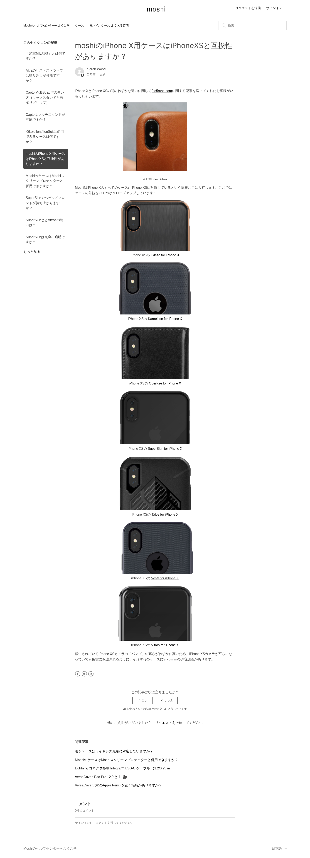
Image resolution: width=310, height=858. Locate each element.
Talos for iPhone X (165, 514)
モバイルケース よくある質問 (109, 25)
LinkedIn (91, 674)
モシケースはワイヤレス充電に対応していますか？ (114, 751)
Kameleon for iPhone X (165, 319)
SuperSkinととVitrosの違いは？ (44, 222)
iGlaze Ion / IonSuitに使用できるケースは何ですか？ (45, 137)
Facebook (78, 674)
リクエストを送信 (248, 8)
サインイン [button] (274, 8)
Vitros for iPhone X (165, 645)
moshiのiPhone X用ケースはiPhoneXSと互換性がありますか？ (45, 159)
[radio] (142, 700)
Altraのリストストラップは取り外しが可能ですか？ (44, 75)
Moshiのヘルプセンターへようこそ (46, 25)
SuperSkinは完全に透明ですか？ (45, 239)
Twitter (84, 674)
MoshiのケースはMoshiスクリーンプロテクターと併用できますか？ (45, 181)
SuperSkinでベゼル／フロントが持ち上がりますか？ (45, 203)
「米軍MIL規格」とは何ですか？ (45, 55)
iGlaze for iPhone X (165, 255)
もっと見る (31, 252)
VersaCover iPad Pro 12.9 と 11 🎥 (101, 777)
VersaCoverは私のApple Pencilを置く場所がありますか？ (118, 785)
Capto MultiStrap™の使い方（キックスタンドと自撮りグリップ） (45, 97)
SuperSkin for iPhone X (165, 448)
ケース (79, 25)
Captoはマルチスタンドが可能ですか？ (45, 117)
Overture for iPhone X (165, 383)
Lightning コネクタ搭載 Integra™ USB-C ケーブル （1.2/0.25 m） (124, 768)
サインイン (82, 822)
